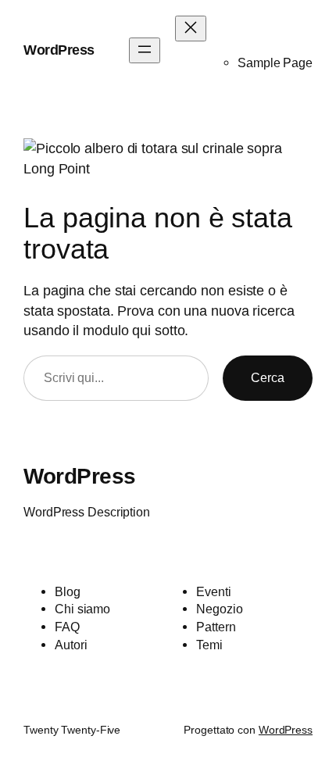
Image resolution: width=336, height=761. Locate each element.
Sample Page (275, 62)
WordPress (59, 49)
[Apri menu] (144, 50)
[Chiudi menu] (190, 28)
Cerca (267, 377)
